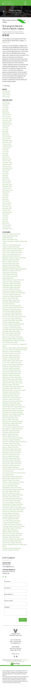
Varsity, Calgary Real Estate (10, 530)
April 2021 (5, 221)
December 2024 (7, 140)
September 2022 (7, 190)
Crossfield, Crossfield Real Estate (11, 327)
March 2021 (5, 223)
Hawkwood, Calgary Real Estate (11, 373)
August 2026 (6, 103)
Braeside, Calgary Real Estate (10, 265)
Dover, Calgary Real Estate (10, 342)
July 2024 (5, 149)
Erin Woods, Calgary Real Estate (11, 353)
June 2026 (5, 107)
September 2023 (7, 168)
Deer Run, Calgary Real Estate (11, 335)
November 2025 (7, 120)
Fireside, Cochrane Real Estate (11, 359)
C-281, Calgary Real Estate (9, 274)
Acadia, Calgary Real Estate (10, 236)
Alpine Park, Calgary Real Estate (11, 245)
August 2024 (6, 148)
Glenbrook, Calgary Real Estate (11, 366)
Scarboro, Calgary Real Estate (10, 484)
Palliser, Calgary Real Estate (10, 436)
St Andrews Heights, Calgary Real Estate (14, 507)
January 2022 (6, 204)
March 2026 (5, 113)
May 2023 (5, 175)
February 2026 (6, 114)
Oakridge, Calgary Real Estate (11, 432)
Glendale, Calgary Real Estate (11, 368)
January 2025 (6, 138)
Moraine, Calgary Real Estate (10, 425)
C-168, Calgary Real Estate (9, 272)
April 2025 (5, 133)
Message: (7, 607)
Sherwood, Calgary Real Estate (11, 491)
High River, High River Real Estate (12, 381)
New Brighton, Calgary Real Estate (12, 428)
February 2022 (6, 203)
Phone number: (8, 600)
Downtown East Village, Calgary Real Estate (15, 348)
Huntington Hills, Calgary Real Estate (13, 386)
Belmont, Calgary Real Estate (10, 259)
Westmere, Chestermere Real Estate (13, 539)
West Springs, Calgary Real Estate (12, 535)
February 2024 (6, 159)
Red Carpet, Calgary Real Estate (11, 452)
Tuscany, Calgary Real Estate (10, 522)
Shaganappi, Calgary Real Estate (11, 487)
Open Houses (6, 94)
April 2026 (5, 111)
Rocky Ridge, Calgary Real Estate (11, 462)
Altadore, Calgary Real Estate (10, 247)
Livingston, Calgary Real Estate (11, 399)
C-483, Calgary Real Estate (10, 276)
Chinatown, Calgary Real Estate (11, 294)
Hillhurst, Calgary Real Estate (10, 384)
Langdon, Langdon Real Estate (11, 394)
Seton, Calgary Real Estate (10, 485)
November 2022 (7, 186)
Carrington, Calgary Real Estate (11, 283)
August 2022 (6, 192)
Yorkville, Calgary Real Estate (10, 550)
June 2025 (5, 129)
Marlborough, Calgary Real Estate (12, 408)
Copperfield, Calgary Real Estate (11, 309)
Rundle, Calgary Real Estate (10, 467)
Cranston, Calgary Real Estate (10, 322)
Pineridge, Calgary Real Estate (11, 443)
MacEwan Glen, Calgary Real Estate (12, 401)
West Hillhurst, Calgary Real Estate (12, 533)
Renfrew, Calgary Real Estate (10, 456)
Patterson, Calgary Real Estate (11, 440)
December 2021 (7, 206)
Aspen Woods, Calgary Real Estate (12, 252)
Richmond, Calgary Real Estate (11, 458)
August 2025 (6, 126)
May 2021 (5, 219)
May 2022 (5, 197)
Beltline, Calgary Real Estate (10, 261)
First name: (7, 581)
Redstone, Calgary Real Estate (11, 454)
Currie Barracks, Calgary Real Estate (12, 329)
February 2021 (6, 225)
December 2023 (7, 162)
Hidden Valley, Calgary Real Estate (12, 379)
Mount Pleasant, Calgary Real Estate (13, 427)
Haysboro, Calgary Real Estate (11, 375)
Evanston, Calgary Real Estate (11, 355)
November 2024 (7, 142)
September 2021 (7, 212)
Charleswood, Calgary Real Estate (12, 291)
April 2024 (5, 155)
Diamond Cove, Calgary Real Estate (12, 337)
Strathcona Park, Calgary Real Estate (13, 509)
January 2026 (6, 116)
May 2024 (5, 153)
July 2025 (5, 127)
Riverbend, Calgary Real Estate (11, 460)
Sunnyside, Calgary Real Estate (11, 515)
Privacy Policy (25, 660)
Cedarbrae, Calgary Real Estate (11, 287)
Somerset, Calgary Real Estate (11, 496)
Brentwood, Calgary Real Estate (11, 267)
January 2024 (6, 160)
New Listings (6, 93)
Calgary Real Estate (8, 278)
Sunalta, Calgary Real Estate (10, 513)
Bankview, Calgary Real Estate (11, 256)
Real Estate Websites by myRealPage (15, 661)
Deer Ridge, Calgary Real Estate (11, 333)
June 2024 (5, 151)
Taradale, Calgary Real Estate (10, 517)
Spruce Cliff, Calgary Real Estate (11, 506)
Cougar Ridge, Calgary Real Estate (12, 314)
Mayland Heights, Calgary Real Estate (13, 410)
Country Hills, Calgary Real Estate (12, 318)
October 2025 (6, 122)
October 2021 (6, 210)
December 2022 (7, 184)
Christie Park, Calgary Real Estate (11, 296)
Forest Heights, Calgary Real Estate (12, 360)
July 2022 (5, 194)
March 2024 (5, 157)
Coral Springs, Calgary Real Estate (12, 311)
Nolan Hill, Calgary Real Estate (11, 430)
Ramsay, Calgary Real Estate (10, 447)
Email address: (8, 594)
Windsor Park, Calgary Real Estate (12, 542)
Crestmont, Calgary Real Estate (11, 326)
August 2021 (6, 214)
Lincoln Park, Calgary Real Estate (11, 397)
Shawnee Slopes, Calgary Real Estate (13, 489)
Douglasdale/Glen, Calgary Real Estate (13, 340)
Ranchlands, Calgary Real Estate (11, 449)
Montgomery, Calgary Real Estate (12, 423)
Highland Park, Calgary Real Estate (12, 382)
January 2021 (6, 227)
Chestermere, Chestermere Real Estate (13, 292)
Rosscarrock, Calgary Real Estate (11, 463)
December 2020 (7, 228)
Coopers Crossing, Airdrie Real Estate (12, 307)
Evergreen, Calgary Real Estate (11, 357)
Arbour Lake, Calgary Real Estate (11, 250)
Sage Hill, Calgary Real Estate (10, 480)
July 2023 (5, 171)
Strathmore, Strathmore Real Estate (12, 511)
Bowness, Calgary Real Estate (10, 263)
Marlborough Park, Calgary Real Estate (13, 406)
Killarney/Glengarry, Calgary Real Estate (13, 390)
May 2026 (5, 109)
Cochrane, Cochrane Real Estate (11, 305)
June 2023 (5, 173)
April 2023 (5, 177)
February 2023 (6, 181)
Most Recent (6, 102)
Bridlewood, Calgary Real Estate (11, 270)
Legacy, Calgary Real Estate (10, 395)
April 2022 (5, 199)
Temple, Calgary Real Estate (10, 518)
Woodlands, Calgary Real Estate (11, 548)
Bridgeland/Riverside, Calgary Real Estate (14, 269)
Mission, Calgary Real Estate (10, 419)
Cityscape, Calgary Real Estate (11, 300)
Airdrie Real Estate (7, 237)
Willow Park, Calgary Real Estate (11, 541)
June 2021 (5, 217)
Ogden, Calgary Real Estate (10, 434)
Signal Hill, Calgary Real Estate (11, 493)
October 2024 (6, 144)
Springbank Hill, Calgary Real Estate (12, 504)
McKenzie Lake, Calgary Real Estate (12, 412)
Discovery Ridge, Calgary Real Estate (12, 338)
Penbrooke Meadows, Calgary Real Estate (14, 441)
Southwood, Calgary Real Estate (11, 502)
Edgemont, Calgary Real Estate (11, 351)
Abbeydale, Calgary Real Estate (11, 234)
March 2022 (5, 201)
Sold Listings (6, 96)
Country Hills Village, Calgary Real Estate (14, 316)
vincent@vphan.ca (9, 3)
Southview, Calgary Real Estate (11, 500)
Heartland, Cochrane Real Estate (11, 377)
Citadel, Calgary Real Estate (10, 298)
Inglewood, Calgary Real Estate (11, 388)
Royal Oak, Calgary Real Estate (11, 465)
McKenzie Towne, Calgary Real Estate (13, 414)
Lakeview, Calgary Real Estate (10, 392)
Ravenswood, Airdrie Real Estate (11, 450)
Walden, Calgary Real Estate (10, 531)
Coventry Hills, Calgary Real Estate (12, 320)
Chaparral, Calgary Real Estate (11, 289)
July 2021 (5, 216)
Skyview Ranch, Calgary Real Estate (15, 33)
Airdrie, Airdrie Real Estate (9, 239)
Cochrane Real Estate (8, 304)
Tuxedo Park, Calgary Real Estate (12, 524)
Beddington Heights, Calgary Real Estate (14, 258)
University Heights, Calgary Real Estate (13, 526)
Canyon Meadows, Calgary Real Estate (13, 280)
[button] (6, 2)
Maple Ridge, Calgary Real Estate (11, 405)
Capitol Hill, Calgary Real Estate (11, 281)
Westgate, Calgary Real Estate (11, 537)
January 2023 (6, 182)
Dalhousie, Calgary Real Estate (11, 331)
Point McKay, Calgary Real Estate (11, 445)
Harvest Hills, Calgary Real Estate (11, 372)
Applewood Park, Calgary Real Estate (13, 248)
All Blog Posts (6, 91)
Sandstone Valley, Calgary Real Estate (13, 482)
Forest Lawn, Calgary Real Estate (11, 362)
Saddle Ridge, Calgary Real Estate (12, 478)
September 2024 (7, 146)
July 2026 (5, 105)
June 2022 (5, 195)
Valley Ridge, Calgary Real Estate (11, 528)
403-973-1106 (7, 2)
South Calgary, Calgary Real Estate (12, 498)
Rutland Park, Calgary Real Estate (12, 476)
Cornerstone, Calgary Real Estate (11, 313)
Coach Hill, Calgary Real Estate (11, 302)
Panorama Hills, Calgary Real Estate (12, 438)
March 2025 (5, 135)
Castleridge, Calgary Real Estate (11, 285)
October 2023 (6, 166)
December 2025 (7, 118)
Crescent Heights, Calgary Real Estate (13, 324)
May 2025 (5, 131)
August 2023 (6, 170)
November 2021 (7, 208)
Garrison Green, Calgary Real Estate (12, 364)
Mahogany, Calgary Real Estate (11, 403)
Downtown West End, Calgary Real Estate (14, 349)
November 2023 (7, 164)
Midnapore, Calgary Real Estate (11, 416)
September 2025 (7, 124)
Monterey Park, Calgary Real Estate (12, 421)
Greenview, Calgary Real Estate (11, 370)
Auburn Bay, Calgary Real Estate (11, 254)
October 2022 (6, 188)
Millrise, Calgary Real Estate (10, 417)
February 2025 (6, 136)
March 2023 (5, 179)
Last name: (7, 588)
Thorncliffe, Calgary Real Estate (11, 520)
